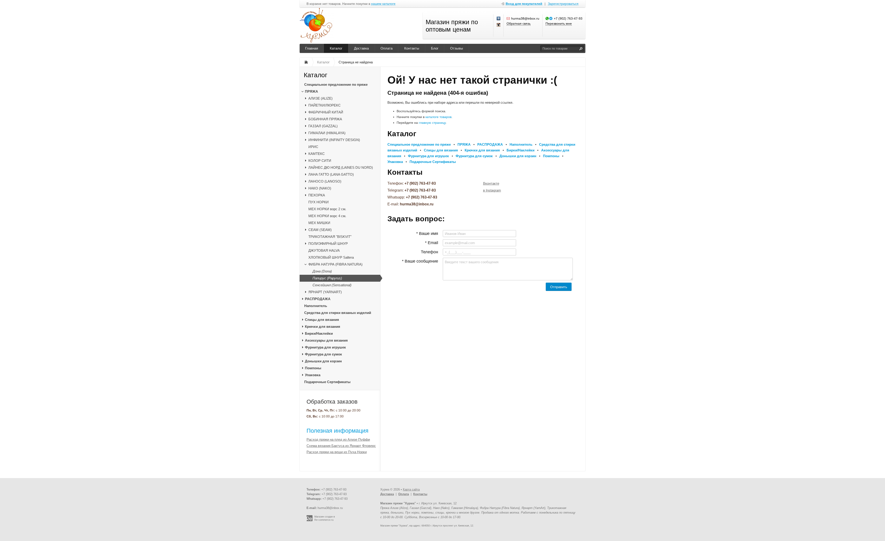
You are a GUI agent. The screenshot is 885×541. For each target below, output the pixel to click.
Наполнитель (315, 306)
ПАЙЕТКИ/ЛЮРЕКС (324, 105)
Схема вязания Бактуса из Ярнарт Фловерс (341, 446)
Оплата (386, 48)
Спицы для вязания (322, 320)
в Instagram (492, 190)
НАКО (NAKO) (319, 188)
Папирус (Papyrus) (327, 278)
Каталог (336, 48)
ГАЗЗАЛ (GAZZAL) (323, 126)
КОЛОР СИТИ (319, 161)
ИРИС (313, 147)
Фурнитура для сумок (323, 354)
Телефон (429, 252)
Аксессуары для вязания (326, 340)
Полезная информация (338, 430)
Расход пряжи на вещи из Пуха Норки (337, 452)
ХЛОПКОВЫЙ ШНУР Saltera (331, 257)
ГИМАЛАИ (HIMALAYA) (326, 133)
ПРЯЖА (311, 91)
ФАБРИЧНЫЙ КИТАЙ (325, 112)
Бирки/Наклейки (319, 333)
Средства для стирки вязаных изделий (337, 313)
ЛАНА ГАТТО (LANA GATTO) (331, 174)
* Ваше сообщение (420, 261)
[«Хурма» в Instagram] (499, 25)
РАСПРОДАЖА (317, 299)
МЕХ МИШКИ (319, 223)
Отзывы (456, 48)
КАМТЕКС (316, 154)
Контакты (411, 48)
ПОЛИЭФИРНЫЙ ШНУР (328, 243)
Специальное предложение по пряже (336, 84)
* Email (431, 242)
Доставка (361, 48)
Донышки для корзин (323, 361)
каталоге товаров (438, 117)
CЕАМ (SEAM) (320, 230)
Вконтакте (491, 183)
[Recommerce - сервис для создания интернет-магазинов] (310, 520)
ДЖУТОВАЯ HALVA (324, 250)
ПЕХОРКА (316, 195)
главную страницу (432, 122)
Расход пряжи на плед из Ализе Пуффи (338, 439)
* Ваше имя (427, 233)
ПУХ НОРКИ (318, 202)
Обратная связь (519, 23)
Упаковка (312, 375)
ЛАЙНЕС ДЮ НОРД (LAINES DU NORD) (340, 167)
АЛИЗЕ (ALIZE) (320, 98)
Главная (311, 48)
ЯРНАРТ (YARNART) (325, 292)
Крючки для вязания (322, 326)
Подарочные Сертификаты (327, 382)
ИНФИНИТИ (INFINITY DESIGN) (334, 140)
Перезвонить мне (559, 23)
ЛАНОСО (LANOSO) (324, 181)
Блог (434, 48)
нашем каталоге (383, 4)
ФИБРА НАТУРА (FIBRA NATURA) (335, 264)
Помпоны (313, 368)
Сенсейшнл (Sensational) (332, 285)
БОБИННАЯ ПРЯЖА (325, 119)
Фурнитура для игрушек (325, 347)
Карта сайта (411, 489)
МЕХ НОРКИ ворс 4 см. (327, 216)
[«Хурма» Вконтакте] (499, 19)
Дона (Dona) (322, 271)
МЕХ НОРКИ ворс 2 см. (327, 209)
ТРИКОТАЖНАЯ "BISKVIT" (329, 237)
